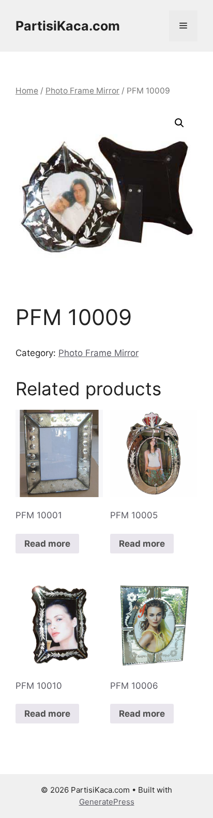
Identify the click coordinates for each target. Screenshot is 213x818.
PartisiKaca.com (68, 26)
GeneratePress (106, 802)
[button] (179, 123)
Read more (47, 543)
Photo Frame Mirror (82, 91)
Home (27, 91)
